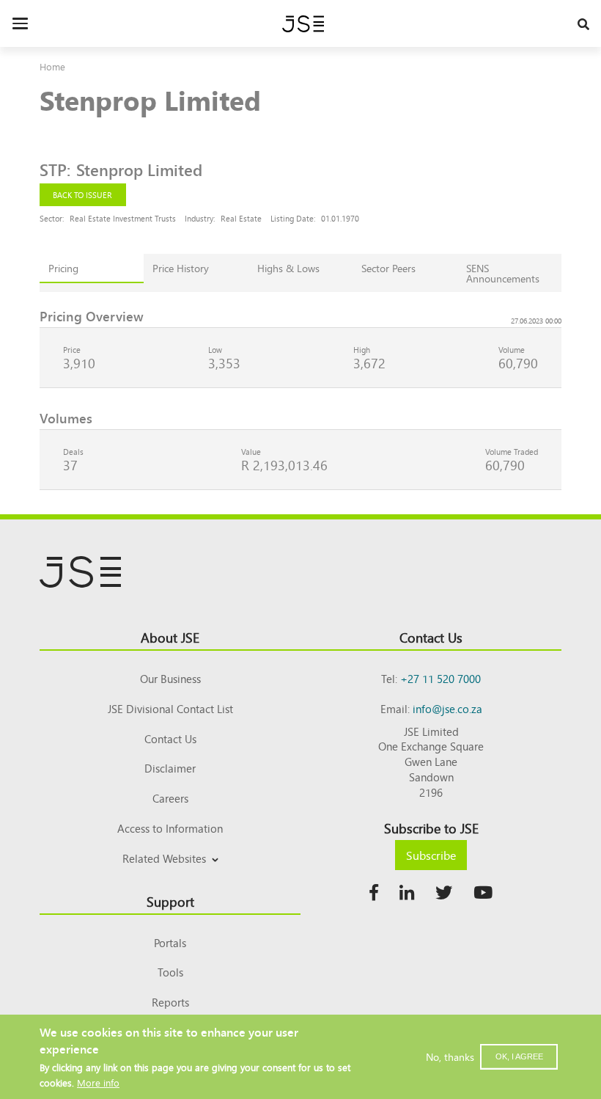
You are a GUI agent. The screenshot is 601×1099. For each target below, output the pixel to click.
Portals (170, 942)
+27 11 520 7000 (440, 678)
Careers (170, 798)
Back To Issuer (82, 194)
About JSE (170, 637)
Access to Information (170, 828)
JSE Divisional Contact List (170, 708)
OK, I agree (519, 1056)
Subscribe (431, 854)
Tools (170, 972)
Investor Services (170, 875)
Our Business (170, 678)
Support (170, 901)
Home (52, 66)
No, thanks (450, 1056)
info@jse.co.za (447, 708)
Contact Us (170, 738)
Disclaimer (170, 768)
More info (98, 1082)
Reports (170, 1002)
